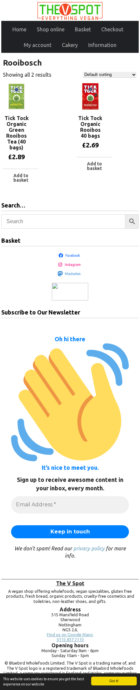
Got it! (114, 680)
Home (19, 29)
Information (102, 45)
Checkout (112, 29)
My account (37, 45)
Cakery (70, 45)
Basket (83, 29)
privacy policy (89, 548)
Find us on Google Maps (70, 634)
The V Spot (70, 583)
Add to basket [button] (20, 178)
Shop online (50, 29)
